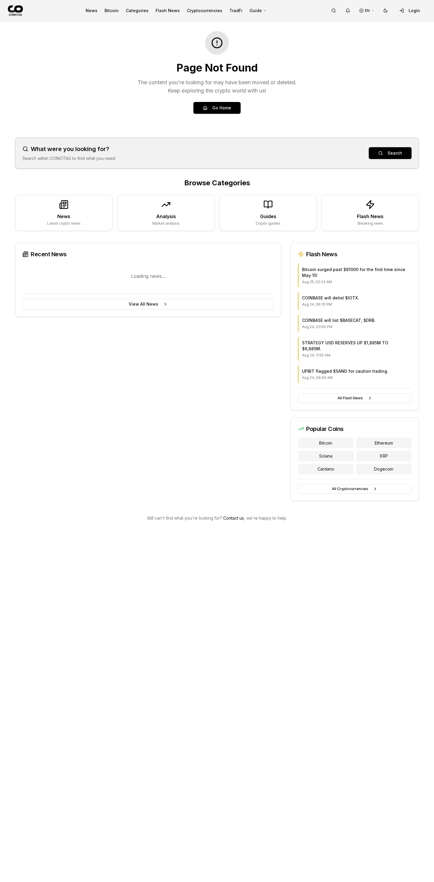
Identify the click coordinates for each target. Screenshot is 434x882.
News (91, 10)
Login (414, 10)
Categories (137, 10)
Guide (255, 10)
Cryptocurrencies (204, 10)
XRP (384, 455)
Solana (325, 455)
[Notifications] (347, 10)
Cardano (325, 468)
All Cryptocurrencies (350, 489)
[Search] (333, 10)
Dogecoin (383, 468)
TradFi (235, 10)
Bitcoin (112, 10)
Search (395, 152)
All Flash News (350, 398)
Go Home (221, 107)
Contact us (233, 518)
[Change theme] (385, 10)
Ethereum (384, 442)
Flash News (168, 10)
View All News (143, 304)
